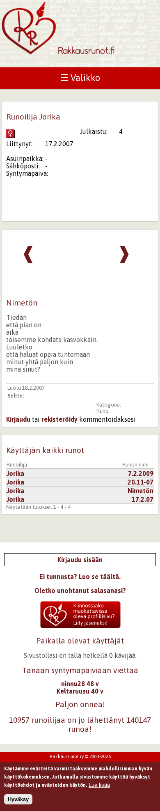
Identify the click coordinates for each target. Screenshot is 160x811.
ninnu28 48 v (80, 683)
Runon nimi (135, 465)
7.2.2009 (140, 473)
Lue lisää (99, 785)
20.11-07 (140, 482)
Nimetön (140, 490)
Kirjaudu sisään (80, 559)
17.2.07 (142, 499)
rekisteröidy (59, 419)
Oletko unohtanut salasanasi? (80, 590)
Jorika (15, 473)
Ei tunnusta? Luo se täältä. (80, 576)
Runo (102, 411)
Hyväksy (18, 799)
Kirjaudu (18, 419)
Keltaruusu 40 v (80, 691)
